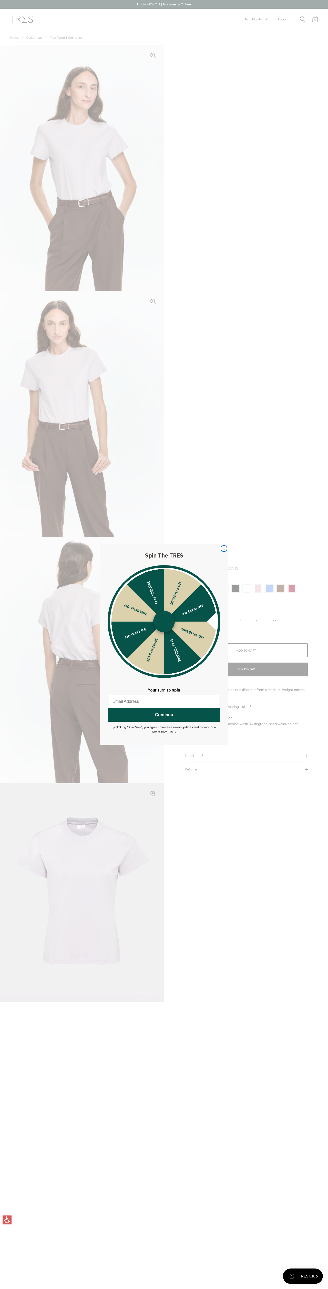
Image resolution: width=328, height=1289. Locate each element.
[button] (7, 1219)
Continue (164, 715)
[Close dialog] (224, 548)
